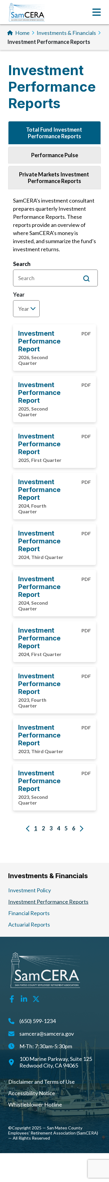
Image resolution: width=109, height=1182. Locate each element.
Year (19, 294)
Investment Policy (29, 890)
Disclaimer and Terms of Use (41, 1081)
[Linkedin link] (24, 998)
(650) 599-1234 (37, 1021)
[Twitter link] (36, 998)
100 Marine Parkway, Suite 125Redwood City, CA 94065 (55, 1062)
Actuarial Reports (29, 924)
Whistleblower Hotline (35, 1104)
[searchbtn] (86, 278)
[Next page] (81, 828)
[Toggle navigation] (96, 12)
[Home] (26, 12)
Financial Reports (29, 913)
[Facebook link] (11, 998)
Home (22, 32)
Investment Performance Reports (48, 901)
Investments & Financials (66, 32)
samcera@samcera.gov (46, 1033)
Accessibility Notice (31, 1093)
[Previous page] (27, 828)
